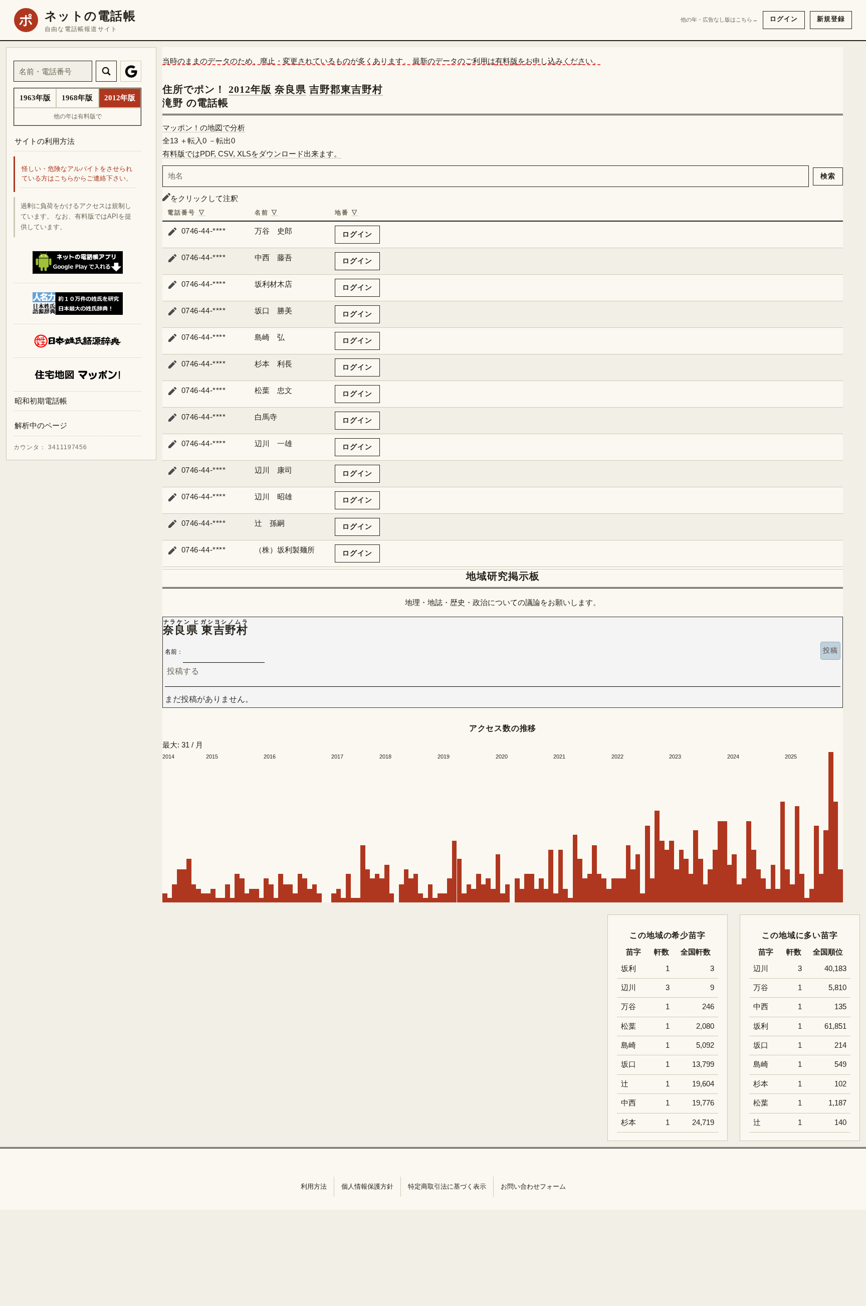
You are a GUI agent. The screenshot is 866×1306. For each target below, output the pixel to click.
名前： (174, 651)
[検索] (106, 71)
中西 (760, 1007)
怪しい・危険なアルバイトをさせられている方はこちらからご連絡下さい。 (77, 174)
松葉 (760, 1103)
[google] (130, 71)
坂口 (760, 1045)
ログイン (784, 19)
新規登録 (831, 19)
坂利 (760, 1026)
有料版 (506, 61)
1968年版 (77, 98)
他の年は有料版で (78, 116)
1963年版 (35, 98)
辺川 (760, 969)
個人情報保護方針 (367, 1186)
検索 (827, 176)
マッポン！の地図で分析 (203, 127)
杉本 (760, 1084)
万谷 (760, 988)
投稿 (830, 650)
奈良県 (290, 89)
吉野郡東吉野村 (346, 89)
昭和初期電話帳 (41, 401)
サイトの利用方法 (45, 141)
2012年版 (250, 89)
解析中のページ (41, 426)
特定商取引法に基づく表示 (447, 1186)
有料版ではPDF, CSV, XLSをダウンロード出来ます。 (251, 153)
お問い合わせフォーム (533, 1186)
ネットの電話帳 (90, 16)
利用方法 (314, 1186)
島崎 (760, 1064)
